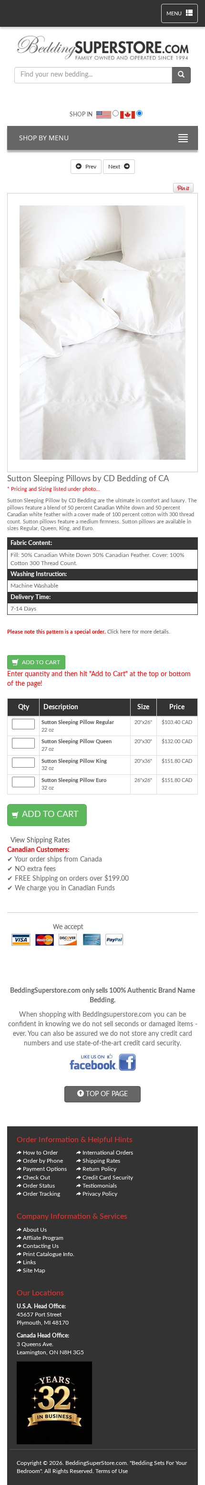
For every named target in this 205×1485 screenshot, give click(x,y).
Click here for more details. (138, 632)
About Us (35, 1230)
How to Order (40, 1153)
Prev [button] (90, 167)
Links (29, 1262)
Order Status (39, 1186)
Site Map (34, 1270)
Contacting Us (41, 1246)
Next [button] (115, 167)
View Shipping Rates (40, 840)
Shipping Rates (101, 1161)
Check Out (36, 1177)
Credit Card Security (107, 1177)
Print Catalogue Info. (48, 1254)
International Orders (107, 1153)
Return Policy (99, 1169)
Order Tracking (41, 1194)
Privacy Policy (99, 1194)
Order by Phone (43, 1161)
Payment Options (45, 1169)
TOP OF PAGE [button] (106, 1094)
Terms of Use (111, 1471)
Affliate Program (43, 1238)
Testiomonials (99, 1186)
